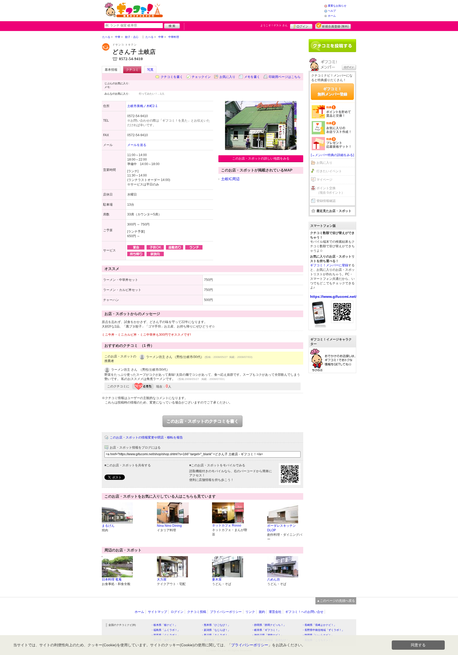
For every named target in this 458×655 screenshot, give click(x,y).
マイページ (324, 180)
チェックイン (201, 77)
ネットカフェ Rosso (226, 525)
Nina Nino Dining (169, 526)
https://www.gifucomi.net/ (333, 296)
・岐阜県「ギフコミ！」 (266, 630)
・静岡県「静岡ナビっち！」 (269, 624)
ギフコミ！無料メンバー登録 (332, 91)
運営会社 (275, 612)
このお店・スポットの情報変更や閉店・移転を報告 (146, 437)
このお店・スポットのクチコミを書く (202, 421)
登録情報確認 (326, 201)
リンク (250, 612)
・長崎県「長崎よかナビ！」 (319, 624)
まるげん (108, 526)
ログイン (301, 25)
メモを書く (252, 77)
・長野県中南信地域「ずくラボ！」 (323, 630)
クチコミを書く (172, 77)
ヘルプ (332, 10)
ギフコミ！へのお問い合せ (304, 612)
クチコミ (132, 70)
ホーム (332, 15)
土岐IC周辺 (230, 179)
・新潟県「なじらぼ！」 (215, 630)
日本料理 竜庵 (112, 579)
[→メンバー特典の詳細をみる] (332, 155)
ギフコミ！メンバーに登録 (329, 265)
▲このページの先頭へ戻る (336, 601)
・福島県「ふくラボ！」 (165, 630)
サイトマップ (157, 612)
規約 (262, 612)
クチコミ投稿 (196, 612)
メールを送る (136, 145)
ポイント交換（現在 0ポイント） (330, 190)
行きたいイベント (329, 171)
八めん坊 (273, 579)
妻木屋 (217, 579)
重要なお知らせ (337, 5)
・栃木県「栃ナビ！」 (164, 624)
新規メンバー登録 (333, 25)
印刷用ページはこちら (285, 77)
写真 (150, 70)
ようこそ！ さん (274, 25)
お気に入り (227, 77)
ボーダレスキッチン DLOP (283, 528)
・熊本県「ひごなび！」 (215, 624)
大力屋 (161, 579)
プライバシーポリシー (226, 612)
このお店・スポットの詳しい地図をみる (260, 158)
